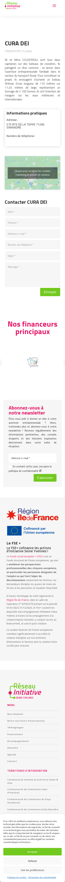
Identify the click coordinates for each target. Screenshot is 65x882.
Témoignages (15, 727)
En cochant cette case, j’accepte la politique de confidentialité (30, 468)
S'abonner (45, 477)
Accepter (32, 851)
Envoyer (50, 292)
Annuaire (12, 747)
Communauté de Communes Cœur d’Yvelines (27, 790)
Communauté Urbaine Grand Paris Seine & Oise (32, 781)
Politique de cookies (16, 877)
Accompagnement (18, 741)
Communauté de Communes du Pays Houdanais (29, 800)
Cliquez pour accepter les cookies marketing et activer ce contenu (32, 172)
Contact (12, 761)
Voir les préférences (32, 870)
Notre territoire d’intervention (26, 720)
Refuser (32, 861)
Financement (15, 734)
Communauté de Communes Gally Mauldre (32, 809)
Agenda (11, 754)
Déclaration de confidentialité (42, 877)
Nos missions (15, 714)
